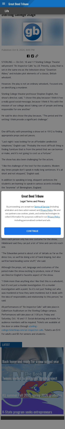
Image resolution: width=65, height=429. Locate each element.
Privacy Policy (47, 210)
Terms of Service (41, 206)
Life (7, 11)
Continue (32, 231)
